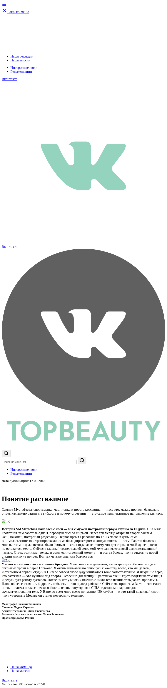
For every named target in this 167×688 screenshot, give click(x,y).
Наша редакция (21, 56)
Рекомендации (21, 71)
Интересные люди (23, 67)
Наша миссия (20, 60)
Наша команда (21, 667)
